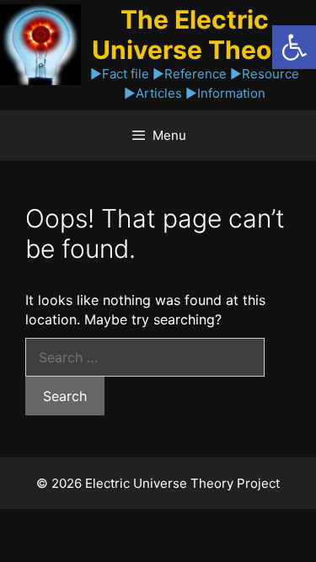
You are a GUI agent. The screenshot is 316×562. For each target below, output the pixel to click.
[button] (294, 47)
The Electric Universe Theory (194, 34)
